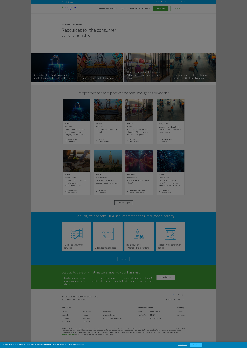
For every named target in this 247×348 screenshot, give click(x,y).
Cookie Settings (182, 345)
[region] (123, 345)
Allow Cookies (196, 345)
